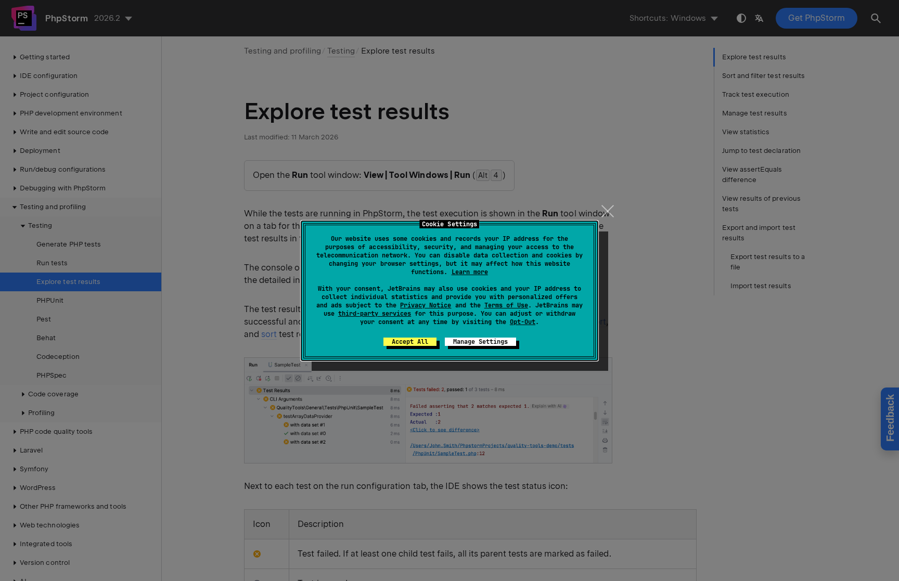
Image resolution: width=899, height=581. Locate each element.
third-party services (374, 313)
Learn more (470, 272)
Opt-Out (522, 322)
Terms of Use (506, 305)
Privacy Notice (425, 305)
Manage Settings (480, 342)
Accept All (410, 342)
